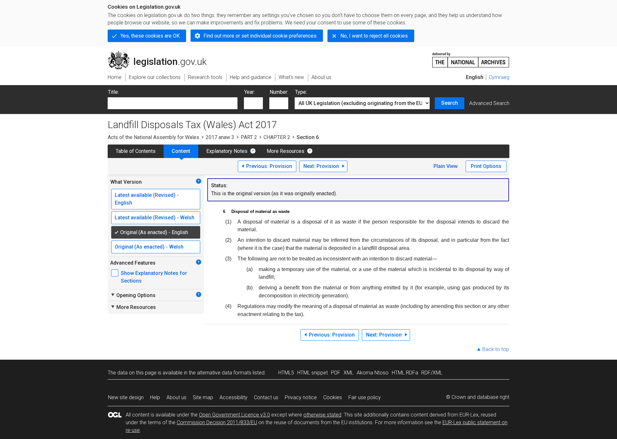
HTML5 (286, 373)
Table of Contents (136, 151)
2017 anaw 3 (220, 137)
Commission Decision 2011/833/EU (217, 422)
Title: (113, 92)
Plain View (446, 166)
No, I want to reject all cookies (374, 36)
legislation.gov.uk (161, 53)
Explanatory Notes (226, 151)
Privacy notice (301, 397)
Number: (279, 92)
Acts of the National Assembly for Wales (153, 137)
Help (155, 397)
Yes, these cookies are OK (150, 36)
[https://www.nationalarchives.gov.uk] (470, 57)
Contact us (266, 397)
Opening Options (133, 295)
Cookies (332, 397)
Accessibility (233, 397)
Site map (203, 397)
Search (449, 103)
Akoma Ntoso (373, 373)
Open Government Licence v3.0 (234, 415)
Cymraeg (499, 77)
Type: (301, 92)
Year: (249, 92)
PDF (335, 373)
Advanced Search (489, 103)
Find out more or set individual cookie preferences (260, 36)
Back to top (495, 349)
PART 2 (249, 137)
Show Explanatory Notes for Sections (154, 277)
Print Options (486, 166)
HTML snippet (312, 373)
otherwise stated (322, 415)
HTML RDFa (405, 373)
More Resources (285, 151)
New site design (126, 397)
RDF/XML (432, 373)
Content (181, 151)
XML (348, 373)
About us (176, 397)
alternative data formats (224, 373)
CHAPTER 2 (277, 137)
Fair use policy (364, 397)
